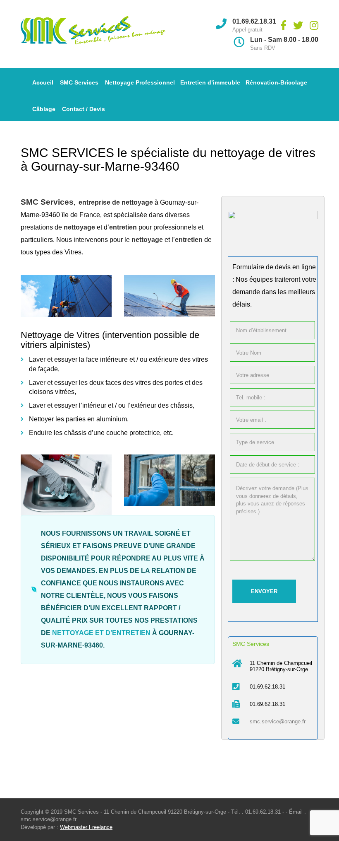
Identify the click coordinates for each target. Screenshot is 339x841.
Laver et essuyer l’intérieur (67, 405)
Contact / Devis (83, 109)
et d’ (82, 632)
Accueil (42, 82)
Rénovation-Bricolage (276, 82)
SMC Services (79, 82)
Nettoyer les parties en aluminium (78, 419)
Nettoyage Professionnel (140, 82)
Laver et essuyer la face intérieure (78, 359)
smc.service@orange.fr (278, 721)
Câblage (43, 109)
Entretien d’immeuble (210, 82)
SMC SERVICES (67, 153)
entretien (131, 632)
